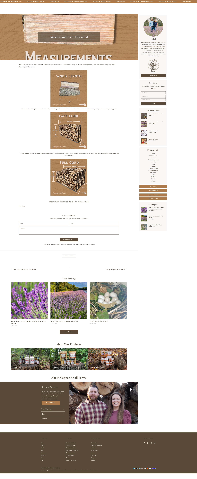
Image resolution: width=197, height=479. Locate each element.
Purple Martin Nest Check (155, 225)
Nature (153, 174)
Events (42, 447)
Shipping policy (76, 470)
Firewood (153, 157)
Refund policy (53, 470)
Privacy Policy (76, 244)
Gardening (153, 162)
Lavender (153, 166)
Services (43, 455)
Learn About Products (72, 450)
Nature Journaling (153, 130)
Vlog (42, 460)
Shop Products (153, 186)
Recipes (153, 179)
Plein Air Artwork (70, 452)
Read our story (153, 75)
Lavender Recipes (153, 168)
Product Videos (70, 455)
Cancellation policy (94, 470)
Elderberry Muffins (153, 139)
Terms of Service (86, 244)
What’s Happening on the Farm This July (156, 216)
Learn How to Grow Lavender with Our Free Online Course (156, 208)
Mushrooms (153, 172)
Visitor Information (71, 460)
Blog (42, 442)
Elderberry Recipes (153, 155)
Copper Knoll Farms (48, 467)
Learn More (50, 402)
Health (153, 164)
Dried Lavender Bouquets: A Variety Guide (156, 122)
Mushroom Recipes (153, 170)
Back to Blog (70, 256)
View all (69, 331)
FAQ (42, 450)
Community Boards (153, 195)
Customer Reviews (71, 447)
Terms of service (68, 470)
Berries (153, 153)
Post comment (69, 239)
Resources (43, 452)
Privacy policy (60, 470)
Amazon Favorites (153, 198)
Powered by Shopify (45, 470)
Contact (43, 445)
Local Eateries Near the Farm (156, 114)
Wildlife (153, 181)
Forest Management (153, 160)
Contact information (85, 470)
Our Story (153, 177)
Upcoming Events (153, 190)
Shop (42, 457)
